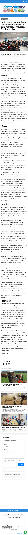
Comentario (6, 449)
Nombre (5, 444)
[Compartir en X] (6, 364)
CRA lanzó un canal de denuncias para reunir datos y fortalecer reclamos (13, 385)
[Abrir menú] (2, 15)
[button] (21, 1)
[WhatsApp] (23, 1)
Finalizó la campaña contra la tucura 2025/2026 (13, 427)
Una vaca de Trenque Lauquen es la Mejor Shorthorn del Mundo (12, 407)
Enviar (21, 464)
